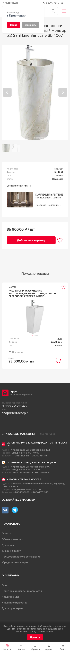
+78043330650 (22, 472)
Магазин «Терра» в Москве (23, 479)
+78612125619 (21, 455)
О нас (5, 585)
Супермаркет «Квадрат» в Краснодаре (31, 462)
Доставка (8, 545)
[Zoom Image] (35, 92)
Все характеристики (18, 185)
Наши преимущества (15, 602)
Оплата (6, 533)
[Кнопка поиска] (53, 11)
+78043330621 (21, 492)
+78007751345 (39, 455)
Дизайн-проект (11, 550)
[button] (63, 647)
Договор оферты (12, 608)
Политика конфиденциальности (22, 591)
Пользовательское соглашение (21, 556)
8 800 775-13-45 (14, 406)
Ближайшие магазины (18, 434)
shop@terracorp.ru (15, 413)
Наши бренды (10, 596)
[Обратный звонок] (65, 3)
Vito (60, 338)
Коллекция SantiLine (49, 194)
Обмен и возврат (12, 539)
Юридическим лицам (15, 562)
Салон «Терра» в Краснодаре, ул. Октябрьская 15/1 (36, 444)
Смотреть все (47, 434)
